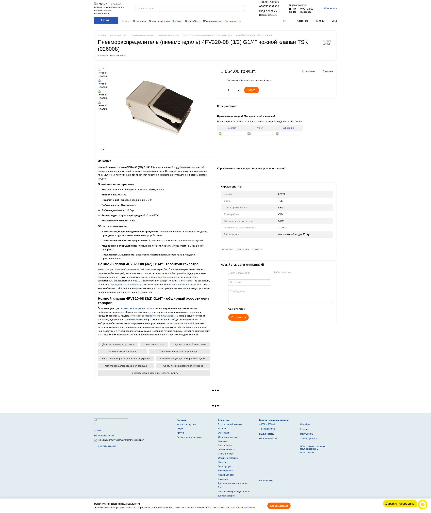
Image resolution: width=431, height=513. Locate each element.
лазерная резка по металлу (183, 284)
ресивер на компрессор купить (137, 308)
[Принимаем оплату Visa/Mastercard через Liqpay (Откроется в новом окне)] (119, 440)
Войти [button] (230, 80)
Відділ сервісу (268, 11)
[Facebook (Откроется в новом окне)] (265, 21)
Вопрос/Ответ (192, 21)
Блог (220, 487)
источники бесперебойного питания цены (153, 315)
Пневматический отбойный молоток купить (154, 373)
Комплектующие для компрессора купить (183, 358)
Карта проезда (307, 452)
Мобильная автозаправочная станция (126, 365)
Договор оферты (226, 495)
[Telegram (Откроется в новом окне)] (273, 21)
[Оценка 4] (266, 309)
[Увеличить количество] (233, 90)
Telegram (231, 127)
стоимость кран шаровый (180, 323)
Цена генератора (154, 344)
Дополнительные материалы (232, 483)
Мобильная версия (106, 446)
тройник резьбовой (178, 273)
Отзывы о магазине (228, 458)
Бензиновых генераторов (122, 351)
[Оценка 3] (261, 309)
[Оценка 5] (272, 309)
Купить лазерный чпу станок (190, 344)
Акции (180, 428)
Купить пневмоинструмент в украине (183, 365)
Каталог (126, 21)
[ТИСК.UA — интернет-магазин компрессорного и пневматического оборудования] (111, 421)
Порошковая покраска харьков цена (180, 351)
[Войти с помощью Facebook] (295, 272)
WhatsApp (289, 127)
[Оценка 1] (250, 309)
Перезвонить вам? (268, 15)
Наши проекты (225, 470)
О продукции (224, 466)
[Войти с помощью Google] (300, 272)
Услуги (180, 433)
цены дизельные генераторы (127, 284)
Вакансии (223, 479)
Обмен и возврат (212, 21)
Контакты (177, 21)
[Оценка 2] (255, 309)
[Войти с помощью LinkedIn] (306, 272)
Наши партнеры (226, 475)
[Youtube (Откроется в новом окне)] (269, 21)
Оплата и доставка (159, 21)
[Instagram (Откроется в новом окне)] (261, 21)
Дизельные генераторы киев (118, 344)
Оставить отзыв (117, 55)
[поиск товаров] (242, 8)
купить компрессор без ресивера (159, 277)
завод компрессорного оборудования (118, 269)
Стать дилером (232, 21)
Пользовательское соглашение (241, 507)
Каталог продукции (186, 424)
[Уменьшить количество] (223, 90)
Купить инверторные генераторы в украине (126, 358)
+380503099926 (269, 6)
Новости (222, 462)
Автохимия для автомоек (190, 437)
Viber (260, 127)
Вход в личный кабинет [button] (230, 424)
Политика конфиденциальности (234, 491)
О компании (139, 21)
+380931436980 (269, 2)
